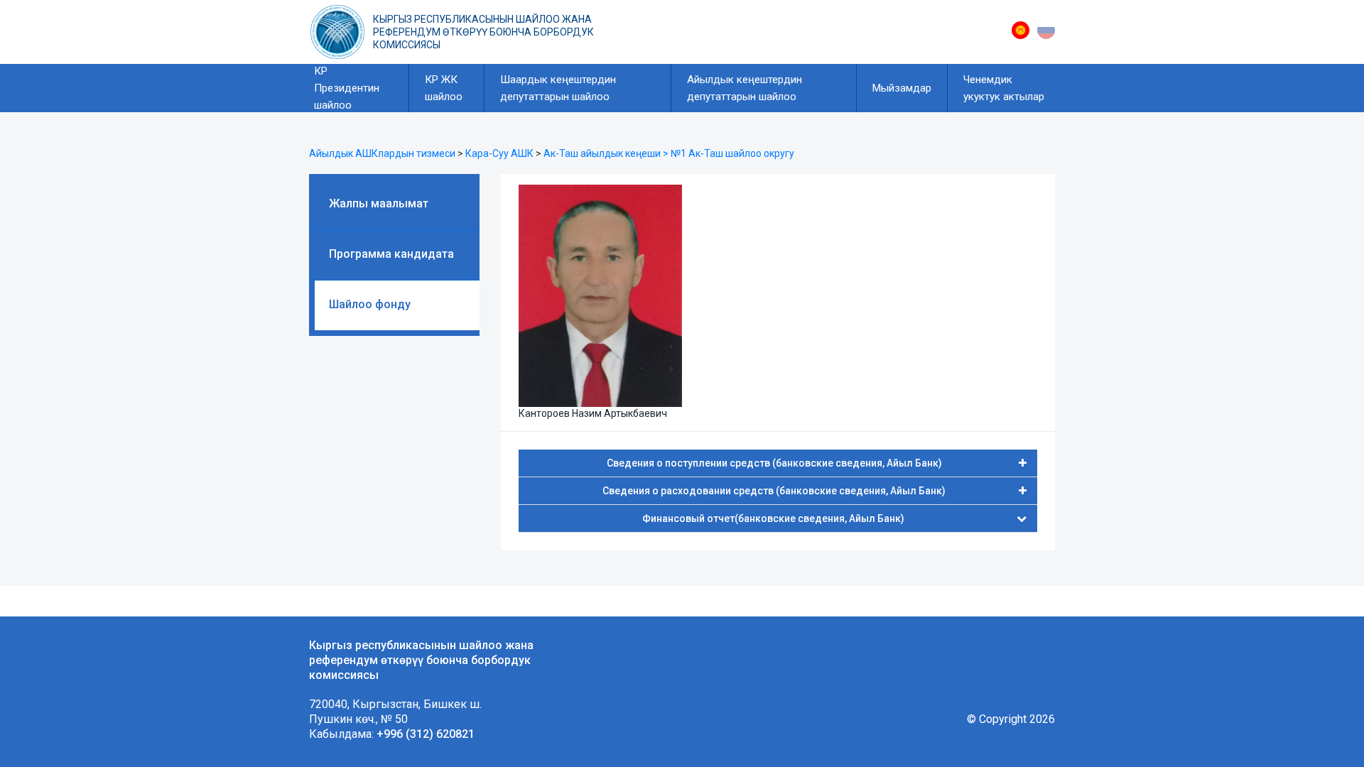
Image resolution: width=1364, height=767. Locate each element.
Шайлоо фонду (370, 304)
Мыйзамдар (901, 88)
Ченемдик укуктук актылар (1003, 88)
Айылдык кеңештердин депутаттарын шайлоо (744, 88)
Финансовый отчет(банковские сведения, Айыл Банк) (773, 518)
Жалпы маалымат (378, 203)
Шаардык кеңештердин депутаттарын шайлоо (558, 88)
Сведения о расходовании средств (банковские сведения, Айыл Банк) (774, 490)
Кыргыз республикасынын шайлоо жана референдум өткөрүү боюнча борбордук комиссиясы (483, 31)
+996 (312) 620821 (426, 734)
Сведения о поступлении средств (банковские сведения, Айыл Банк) (774, 463)
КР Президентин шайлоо (346, 88)
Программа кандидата (391, 254)
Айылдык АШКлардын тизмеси (382, 153)
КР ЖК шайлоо (443, 88)
